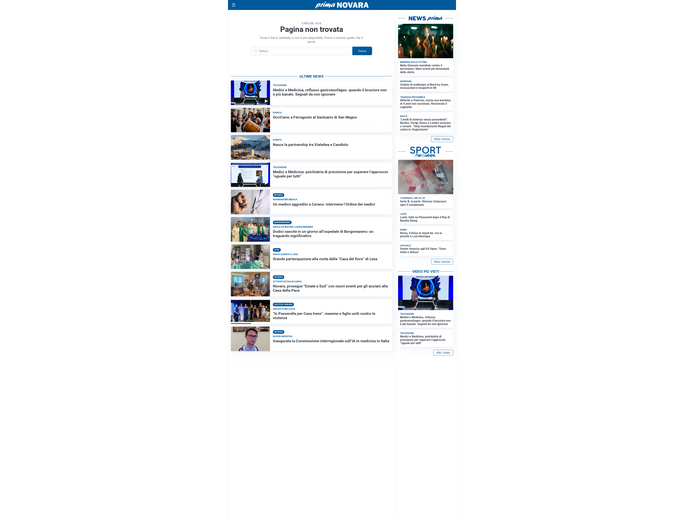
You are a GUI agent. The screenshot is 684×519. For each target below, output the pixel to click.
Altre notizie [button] (442, 139)
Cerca (362, 51)
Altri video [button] (443, 352)
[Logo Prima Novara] (342, 5)
